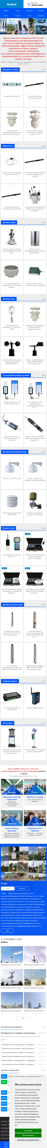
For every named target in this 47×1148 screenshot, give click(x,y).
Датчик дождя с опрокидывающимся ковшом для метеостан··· (35, 251)
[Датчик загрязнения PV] (12, 84)
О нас (17, 10)
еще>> (44, 1027)
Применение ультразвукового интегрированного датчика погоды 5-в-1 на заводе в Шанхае (12, 1011)
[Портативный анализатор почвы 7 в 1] (12, 543)
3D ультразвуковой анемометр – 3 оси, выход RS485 (12, 327)
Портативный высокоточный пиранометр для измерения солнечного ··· (35, 591)
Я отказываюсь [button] (28, 1135)
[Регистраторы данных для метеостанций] (12, 696)
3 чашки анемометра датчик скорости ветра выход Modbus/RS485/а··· (12, 361)
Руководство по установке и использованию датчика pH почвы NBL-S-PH (19, 1033)
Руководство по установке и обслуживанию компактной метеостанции (19, 1048)
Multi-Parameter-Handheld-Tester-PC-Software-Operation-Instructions (19, 1056)
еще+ (7, 930)
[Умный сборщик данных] (35, 696)
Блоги (29, 16)
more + (43, 604)
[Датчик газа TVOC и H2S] (12, 467)
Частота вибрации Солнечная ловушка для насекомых (35, 750)
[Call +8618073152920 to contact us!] (35, 4)
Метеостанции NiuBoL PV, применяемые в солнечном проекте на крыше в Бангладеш (35, 965)
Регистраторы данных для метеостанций (12, 708)
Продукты (29, 10)
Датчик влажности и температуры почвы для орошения (12, 438)
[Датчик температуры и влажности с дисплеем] (35, 501)
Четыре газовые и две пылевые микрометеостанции (35, 479)
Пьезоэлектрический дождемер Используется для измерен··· (12, 285)
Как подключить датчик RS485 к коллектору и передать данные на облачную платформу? (19, 1052)
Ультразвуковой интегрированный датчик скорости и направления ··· (12, 132)
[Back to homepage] (12, 4)
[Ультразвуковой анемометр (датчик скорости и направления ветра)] (35, 314)
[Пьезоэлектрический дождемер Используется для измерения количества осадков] (12, 272)
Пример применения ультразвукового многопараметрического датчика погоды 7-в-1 (35, 988)
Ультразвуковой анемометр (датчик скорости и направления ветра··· (35, 327)
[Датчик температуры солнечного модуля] (35, 84)
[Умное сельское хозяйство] (23, 26)
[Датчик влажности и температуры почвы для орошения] (12, 425)
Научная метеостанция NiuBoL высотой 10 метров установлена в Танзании (12, 965)
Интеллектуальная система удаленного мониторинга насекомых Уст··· (12, 751)
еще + (44, 69)
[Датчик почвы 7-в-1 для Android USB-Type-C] (12, 390)
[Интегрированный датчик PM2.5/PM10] (12, 501)
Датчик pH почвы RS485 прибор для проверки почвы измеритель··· (35, 438)
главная (6, 10)
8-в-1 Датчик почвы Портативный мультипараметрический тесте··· (35, 404)
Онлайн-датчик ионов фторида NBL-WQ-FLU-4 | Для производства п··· (12, 633)
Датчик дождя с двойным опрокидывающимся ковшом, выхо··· (12, 251)
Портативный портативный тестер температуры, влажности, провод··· (35, 556)
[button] (20, 32)
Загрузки (18, 16)
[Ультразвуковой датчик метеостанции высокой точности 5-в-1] (35, 119)
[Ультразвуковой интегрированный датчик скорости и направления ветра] (12, 119)
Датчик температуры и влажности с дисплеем (35, 514)
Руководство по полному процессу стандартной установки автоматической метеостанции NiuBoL (19, 1044)
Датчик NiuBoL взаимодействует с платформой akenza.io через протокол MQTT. (19, 1060)
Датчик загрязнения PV (12, 96)
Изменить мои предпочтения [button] (28, 1140)
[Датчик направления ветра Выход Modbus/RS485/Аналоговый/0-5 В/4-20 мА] (35, 348)
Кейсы (6, 16)
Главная (6, 1146)
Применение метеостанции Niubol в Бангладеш (35, 1011)
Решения (41, 10)
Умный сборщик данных (34, 708)
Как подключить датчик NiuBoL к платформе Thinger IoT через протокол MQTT (19, 1064)
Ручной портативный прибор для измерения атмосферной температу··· (12, 591)
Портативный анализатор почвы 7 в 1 (12, 556)
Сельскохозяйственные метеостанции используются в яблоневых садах (12, 988)
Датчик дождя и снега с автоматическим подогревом (35, 284)
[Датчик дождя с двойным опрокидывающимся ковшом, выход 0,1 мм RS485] (12, 237)
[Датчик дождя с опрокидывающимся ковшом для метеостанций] (35, 237)
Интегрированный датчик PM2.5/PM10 (12, 514)
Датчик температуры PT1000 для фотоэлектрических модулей (35, 174)
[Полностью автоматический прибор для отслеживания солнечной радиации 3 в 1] (35, 195)
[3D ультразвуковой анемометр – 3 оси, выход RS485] (12, 314)
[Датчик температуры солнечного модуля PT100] (12, 195)
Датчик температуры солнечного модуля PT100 (12, 208)
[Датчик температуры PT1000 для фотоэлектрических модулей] (35, 161)
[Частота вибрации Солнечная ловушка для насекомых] (35, 738)
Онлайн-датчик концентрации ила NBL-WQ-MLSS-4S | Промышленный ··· (12, 668)
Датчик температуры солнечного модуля (35, 97)
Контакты (41, 16)
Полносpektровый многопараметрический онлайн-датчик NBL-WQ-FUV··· (35, 634)
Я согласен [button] (28, 1131)
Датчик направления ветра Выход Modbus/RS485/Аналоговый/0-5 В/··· (35, 361)
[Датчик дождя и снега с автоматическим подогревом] (35, 272)
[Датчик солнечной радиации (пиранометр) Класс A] (12, 161)
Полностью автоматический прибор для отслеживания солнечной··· (35, 209)
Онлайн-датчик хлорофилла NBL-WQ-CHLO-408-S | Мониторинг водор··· (35, 667)
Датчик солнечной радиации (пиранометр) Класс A (12, 173)
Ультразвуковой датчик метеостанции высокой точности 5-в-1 (35, 132)
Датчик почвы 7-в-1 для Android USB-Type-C (12, 403)
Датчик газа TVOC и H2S (12, 478)
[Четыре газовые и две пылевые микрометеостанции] (35, 467)
